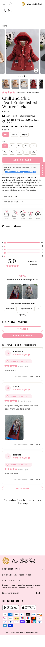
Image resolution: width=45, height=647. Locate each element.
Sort (18, 345)
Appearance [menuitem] (25, 308)
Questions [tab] (23, 322)
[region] (22, 291)
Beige (24, 134)
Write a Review (29, 336)
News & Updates (11, 581)
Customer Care (11, 569)
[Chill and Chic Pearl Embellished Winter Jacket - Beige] (9, 547)
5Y (19, 145)
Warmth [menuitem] (10, 308)
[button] (9, 92)
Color (5, 130)
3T (5, 145)
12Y (33, 152)
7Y (33, 145)
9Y (12, 152)
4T (12, 145)
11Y (27, 152)
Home (4, 26)
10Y (19, 152)
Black (14, 134)
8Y (5, 152)
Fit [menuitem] (37, 308)
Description (11, 197)
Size (4, 141)
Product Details (13, 202)
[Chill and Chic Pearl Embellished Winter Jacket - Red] (3, 547)
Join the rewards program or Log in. (20, 172)
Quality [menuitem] (22, 314)
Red (5, 134)
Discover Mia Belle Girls (17, 575)
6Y (26, 145)
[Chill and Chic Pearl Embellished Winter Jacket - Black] (6, 547)
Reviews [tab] (8, 322)
